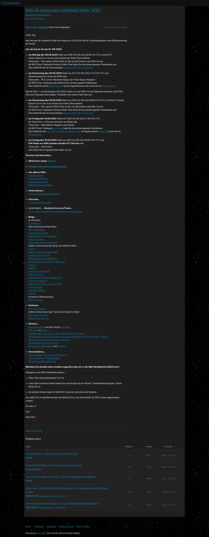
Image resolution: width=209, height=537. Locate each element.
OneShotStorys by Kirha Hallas (42, 236)
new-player (60, 507)
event (28, 18)
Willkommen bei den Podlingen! (42, 242)
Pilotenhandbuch (36, 175)
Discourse (41, 533)
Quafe (31, 249)
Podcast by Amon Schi (38, 318)
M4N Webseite (56, 86)
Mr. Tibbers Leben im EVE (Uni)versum (46, 261)
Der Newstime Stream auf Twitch (43, 343)
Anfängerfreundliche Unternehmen (44, 194)
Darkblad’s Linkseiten (38, 182)
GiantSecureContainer (38, 233)
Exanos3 (32, 265)
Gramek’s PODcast (37, 290)
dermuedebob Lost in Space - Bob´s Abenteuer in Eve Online (56, 333)
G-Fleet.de (57, 128)
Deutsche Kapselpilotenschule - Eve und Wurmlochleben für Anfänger (62, 503)
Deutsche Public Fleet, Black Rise (78, 67)
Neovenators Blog (36, 229)
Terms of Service (66, 526)
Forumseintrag (108, 86)
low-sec (62, 496)
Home (28, 526)
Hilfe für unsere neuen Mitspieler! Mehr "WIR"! (64, 10)
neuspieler (44, 496)
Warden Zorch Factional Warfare (43, 252)
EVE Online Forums (10, 3)
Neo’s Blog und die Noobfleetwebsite (64, 131)
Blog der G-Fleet (36, 239)
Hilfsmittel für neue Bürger (40, 185)
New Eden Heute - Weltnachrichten (44, 358)
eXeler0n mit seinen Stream (40, 346)
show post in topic (34, 430)
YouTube (62, 346)
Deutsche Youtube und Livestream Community (49, 340)
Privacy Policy (83, 526)
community (40, 18)
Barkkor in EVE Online (39, 255)
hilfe (33, 18)
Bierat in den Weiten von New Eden (44, 284)
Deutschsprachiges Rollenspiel (42, 361)
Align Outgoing (35, 287)
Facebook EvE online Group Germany (47, 167)
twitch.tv (45, 330)
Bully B (32, 293)
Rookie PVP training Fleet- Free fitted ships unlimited (53, 465)
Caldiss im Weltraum (37, 281)
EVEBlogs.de (34, 223)
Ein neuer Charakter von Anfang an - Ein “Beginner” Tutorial (79, 336)
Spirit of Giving (35, 300)
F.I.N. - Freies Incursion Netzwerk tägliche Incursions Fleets (55, 211)
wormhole (49, 507)
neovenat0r (65, 327)
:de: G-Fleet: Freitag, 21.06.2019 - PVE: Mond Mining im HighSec (61, 476)
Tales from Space (36, 274)
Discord (51, 161)
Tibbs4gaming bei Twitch (39, 336)
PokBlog (32, 268)
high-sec (54, 496)
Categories (39, 526)
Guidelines (51, 526)
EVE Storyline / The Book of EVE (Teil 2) (47, 355)
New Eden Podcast (37, 309)
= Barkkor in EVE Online (40, 202)
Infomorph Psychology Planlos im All (45, 277)
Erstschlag (33, 330)
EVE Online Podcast (37, 315)
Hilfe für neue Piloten (38, 178)
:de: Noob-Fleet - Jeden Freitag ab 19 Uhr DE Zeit (52, 453)
